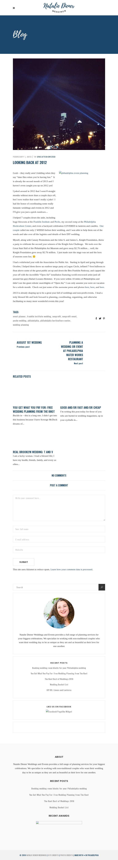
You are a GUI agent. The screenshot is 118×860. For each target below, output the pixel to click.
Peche (57, 222)
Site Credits (53, 855)
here (87, 287)
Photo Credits (66, 855)
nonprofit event (69, 316)
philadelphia (33, 320)
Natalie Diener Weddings (36, 855)
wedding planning (21, 324)
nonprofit (56, 316)
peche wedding (19, 320)
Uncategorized (46, 157)
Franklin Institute (41, 222)
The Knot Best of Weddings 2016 (59, 678)
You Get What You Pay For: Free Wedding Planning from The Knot (59, 673)
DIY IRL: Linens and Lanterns (59, 690)
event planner (19, 316)
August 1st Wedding (29, 342)
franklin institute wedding (39, 316)
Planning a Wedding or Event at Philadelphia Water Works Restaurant (72, 350)
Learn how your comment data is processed (71, 569)
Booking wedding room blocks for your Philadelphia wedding (59, 667)
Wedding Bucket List (59, 684)
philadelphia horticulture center (55, 320)
